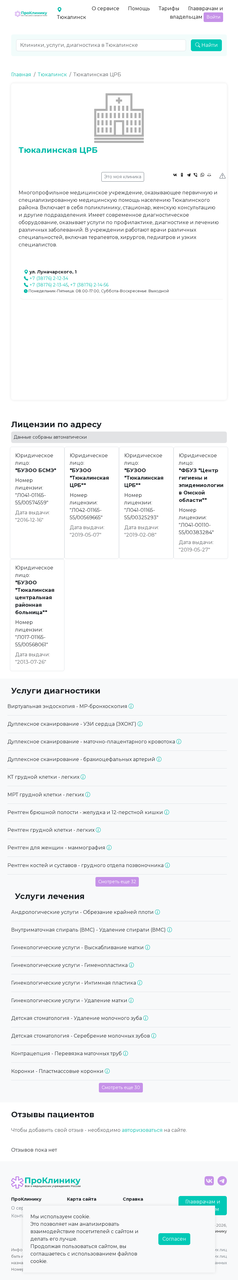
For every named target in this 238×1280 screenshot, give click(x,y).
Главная (21, 75)
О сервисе (105, 8)
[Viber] (195, 175)
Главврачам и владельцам (196, 13)
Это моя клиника (122, 176)
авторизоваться (142, 1130)
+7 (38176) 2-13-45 (48, 285)
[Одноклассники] (182, 175)
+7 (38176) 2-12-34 (48, 278)
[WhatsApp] (202, 175)
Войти (213, 17)
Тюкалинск (52, 75)
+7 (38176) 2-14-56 (89, 285)
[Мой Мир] (209, 175)
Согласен (174, 1239)
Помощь (139, 8)
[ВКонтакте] (175, 175)
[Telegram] (189, 175)
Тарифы (169, 8)
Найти (209, 45)
